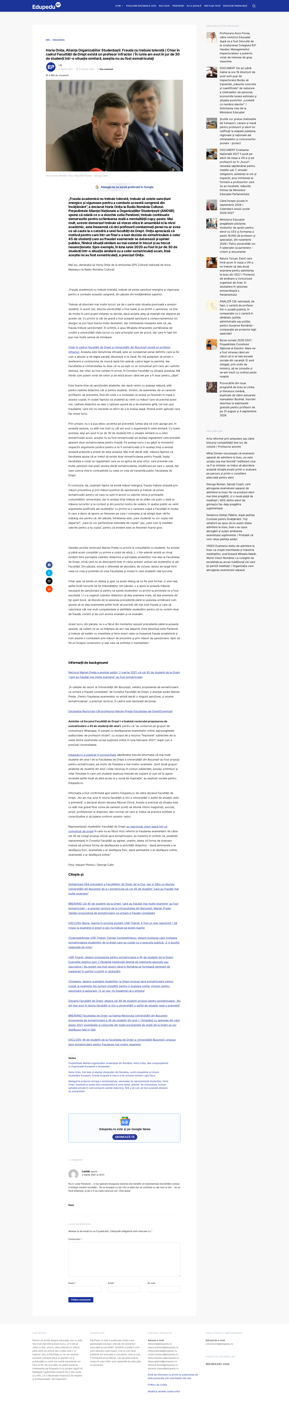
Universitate (59, 40)
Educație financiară (235, 6)
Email (111, 1283)
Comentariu (75, 1239)
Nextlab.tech (212, 6)
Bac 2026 (164, 6)
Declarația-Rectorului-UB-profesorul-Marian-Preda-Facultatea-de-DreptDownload (120, 711)
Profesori (178, 6)
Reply (71, 1205)
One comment (106, 69)
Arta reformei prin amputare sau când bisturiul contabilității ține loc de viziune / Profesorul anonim (230, 442)
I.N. (60, 65)
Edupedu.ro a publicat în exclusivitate (92, 754)
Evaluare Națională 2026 (141, 6)
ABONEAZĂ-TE (125, 1137)
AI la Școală (194, 6)
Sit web (151, 1283)
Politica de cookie (157, 1384)
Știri (118, 6)
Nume (72, 1283)
